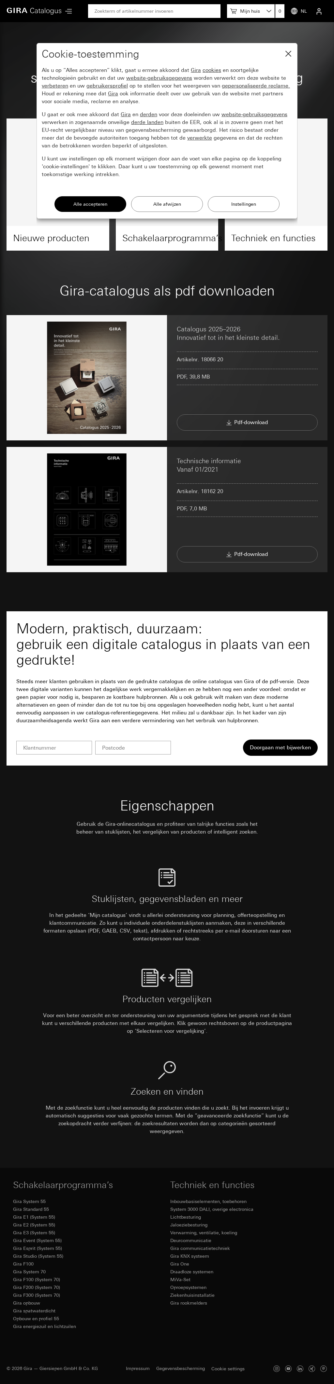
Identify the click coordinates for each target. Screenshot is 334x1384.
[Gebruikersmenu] (319, 11)
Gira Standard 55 (31, 1209)
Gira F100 (23, 1263)
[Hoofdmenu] (67, 11)
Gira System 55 (29, 1201)
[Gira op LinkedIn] (300, 1368)
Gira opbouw (26, 1303)
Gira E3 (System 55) (34, 1232)
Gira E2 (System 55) (34, 1224)
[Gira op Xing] (312, 1368)
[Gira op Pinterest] (323, 1368)
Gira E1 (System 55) (34, 1217)
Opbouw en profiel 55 (36, 1318)
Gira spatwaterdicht (34, 1310)
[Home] (34, 11)
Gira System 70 (29, 1271)
